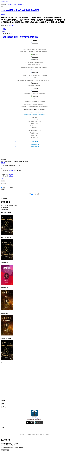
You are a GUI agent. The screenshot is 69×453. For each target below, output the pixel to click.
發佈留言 (3, 189)
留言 (13, 170)
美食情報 (11, 25)
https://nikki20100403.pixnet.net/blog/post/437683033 (34, 109)
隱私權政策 (42, 434)
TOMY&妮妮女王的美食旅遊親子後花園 (20, 10)
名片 (4, 31)
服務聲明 (47, 434)
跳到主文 (3, 14)
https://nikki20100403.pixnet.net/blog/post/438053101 (34, 114)
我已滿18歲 (3, 450)
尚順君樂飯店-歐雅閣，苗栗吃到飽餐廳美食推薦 (20, 37)
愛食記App (35, 418)
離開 (8, 450)
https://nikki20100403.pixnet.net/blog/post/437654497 (34, 104)
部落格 (4, 29)
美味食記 (11, 174)
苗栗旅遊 (11, 176)
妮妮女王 (3, 163)
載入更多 (3, 180)
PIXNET (24, 434)
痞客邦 (10, 170)
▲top (2, 178)
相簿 (4, 28)
